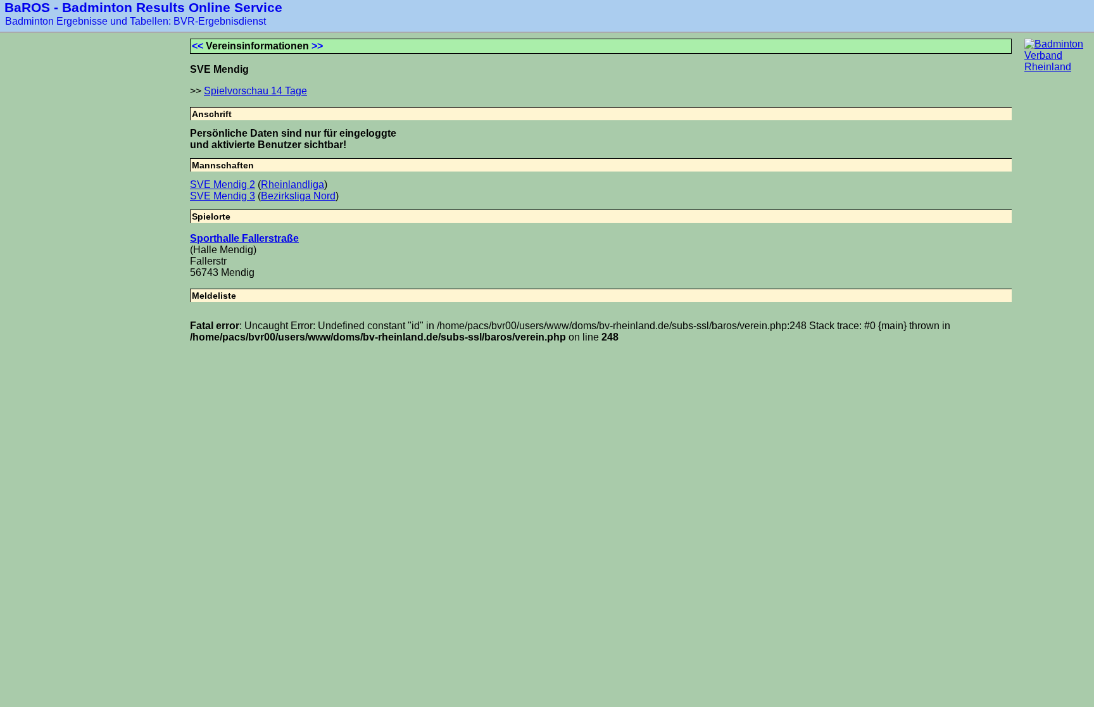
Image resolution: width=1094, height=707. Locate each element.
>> (317, 46)
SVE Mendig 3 (222, 196)
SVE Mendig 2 (222, 184)
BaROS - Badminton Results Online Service (143, 7)
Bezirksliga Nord (298, 196)
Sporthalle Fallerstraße (244, 238)
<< (197, 46)
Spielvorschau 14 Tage (255, 90)
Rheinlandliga (292, 184)
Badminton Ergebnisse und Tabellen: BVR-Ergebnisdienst (135, 21)
